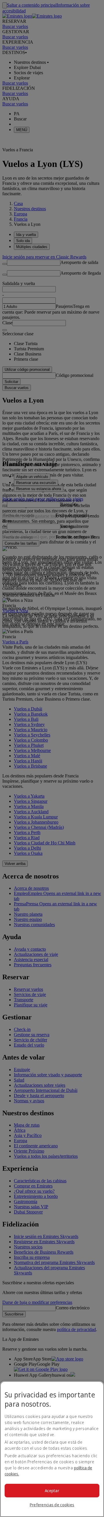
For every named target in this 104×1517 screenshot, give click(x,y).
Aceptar (52, 1490)
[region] (52, 1449)
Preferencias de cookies (52, 1504)
